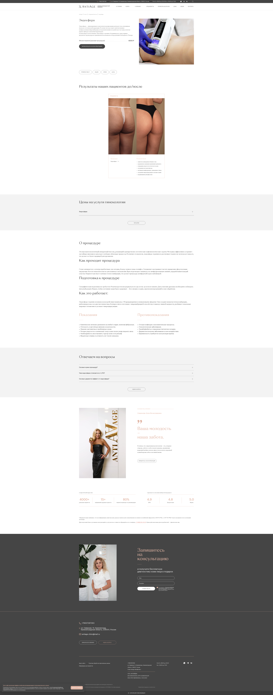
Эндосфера (114, 161)
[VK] (186, 1)
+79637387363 (102, 1)
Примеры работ (85, 72)
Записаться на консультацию (92, 46)
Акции (96, 72)
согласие (164, 589)
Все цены (136, 222)
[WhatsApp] (180, 1)
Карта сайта (82, 663)
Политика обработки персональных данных (99, 663)
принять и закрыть (77, 687)
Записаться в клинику (88, 642)
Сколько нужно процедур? (88, 367)
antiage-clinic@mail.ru (91, 634)
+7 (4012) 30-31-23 (141, 522)
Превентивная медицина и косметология (146, 687)
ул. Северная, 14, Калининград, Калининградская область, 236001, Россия (130, 1)
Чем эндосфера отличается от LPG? (92, 373)
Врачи (105, 72)
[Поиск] (193, 1)
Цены (113, 72)
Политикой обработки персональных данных (166, 588)
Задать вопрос (136, 389)
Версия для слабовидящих (137, 693)
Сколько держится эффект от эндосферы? (94, 379)
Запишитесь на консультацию (146, 460)
